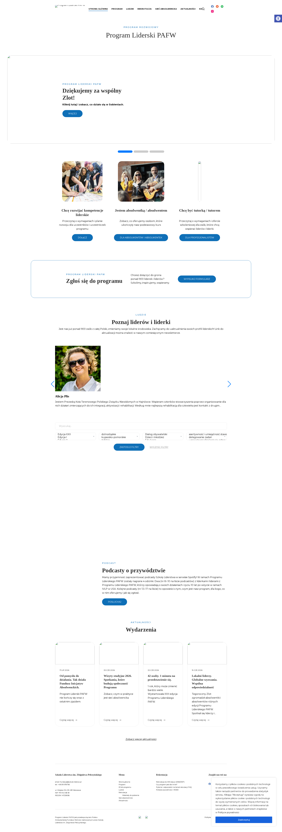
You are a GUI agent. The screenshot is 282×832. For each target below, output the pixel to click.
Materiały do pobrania (130, 795)
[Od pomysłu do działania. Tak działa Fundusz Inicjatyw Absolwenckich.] (75, 653)
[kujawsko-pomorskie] (118, 437)
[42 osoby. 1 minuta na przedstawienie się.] (163, 653)
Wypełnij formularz (197, 279)
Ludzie (121, 790)
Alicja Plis (62, 396)
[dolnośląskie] (118, 434)
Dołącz (82, 237)
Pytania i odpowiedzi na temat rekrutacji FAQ (174, 787)
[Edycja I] (74, 437)
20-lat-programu (125, 787)
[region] (244, 802)
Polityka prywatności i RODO (167, 790)
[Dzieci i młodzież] (162, 437)
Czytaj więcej (68, 720)
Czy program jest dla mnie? (166, 785)
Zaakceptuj (244, 819)
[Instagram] (212, 11)
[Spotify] (222, 6)
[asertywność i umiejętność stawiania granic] (206, 434)
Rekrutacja (123, 792)
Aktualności (188, 9)
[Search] (203, 9)
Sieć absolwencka (166, 9)
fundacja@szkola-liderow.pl (71, 782)
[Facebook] (212, 6)
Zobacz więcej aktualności (141, 739)
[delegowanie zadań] (206, 437)
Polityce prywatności (228, 812)
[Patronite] (217, 6)
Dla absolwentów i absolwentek (141, 237)
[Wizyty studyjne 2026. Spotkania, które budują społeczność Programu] (119, 653)
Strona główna (98, 9)
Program (122, 785)
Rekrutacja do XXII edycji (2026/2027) (170, 782)
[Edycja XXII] (74, 434)
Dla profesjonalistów (199, 237)
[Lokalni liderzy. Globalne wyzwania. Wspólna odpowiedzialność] (207, 653)
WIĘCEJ (72, 113)
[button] (278, 18)
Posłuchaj (114, 602)
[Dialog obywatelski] (162, 434)
